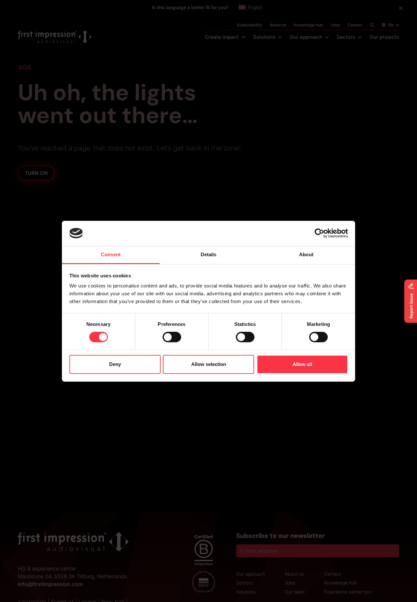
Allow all (302, 364)
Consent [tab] (111, 254)
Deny (115, 364)
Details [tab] (209, 254)
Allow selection (208, 364)
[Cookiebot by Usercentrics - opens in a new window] (319, 233)
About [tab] (306, 254)
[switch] (172, 337)
